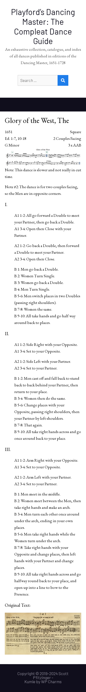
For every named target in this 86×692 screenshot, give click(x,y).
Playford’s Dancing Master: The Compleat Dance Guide (43, 26)
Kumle (29, 681)
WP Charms (51, 681)
